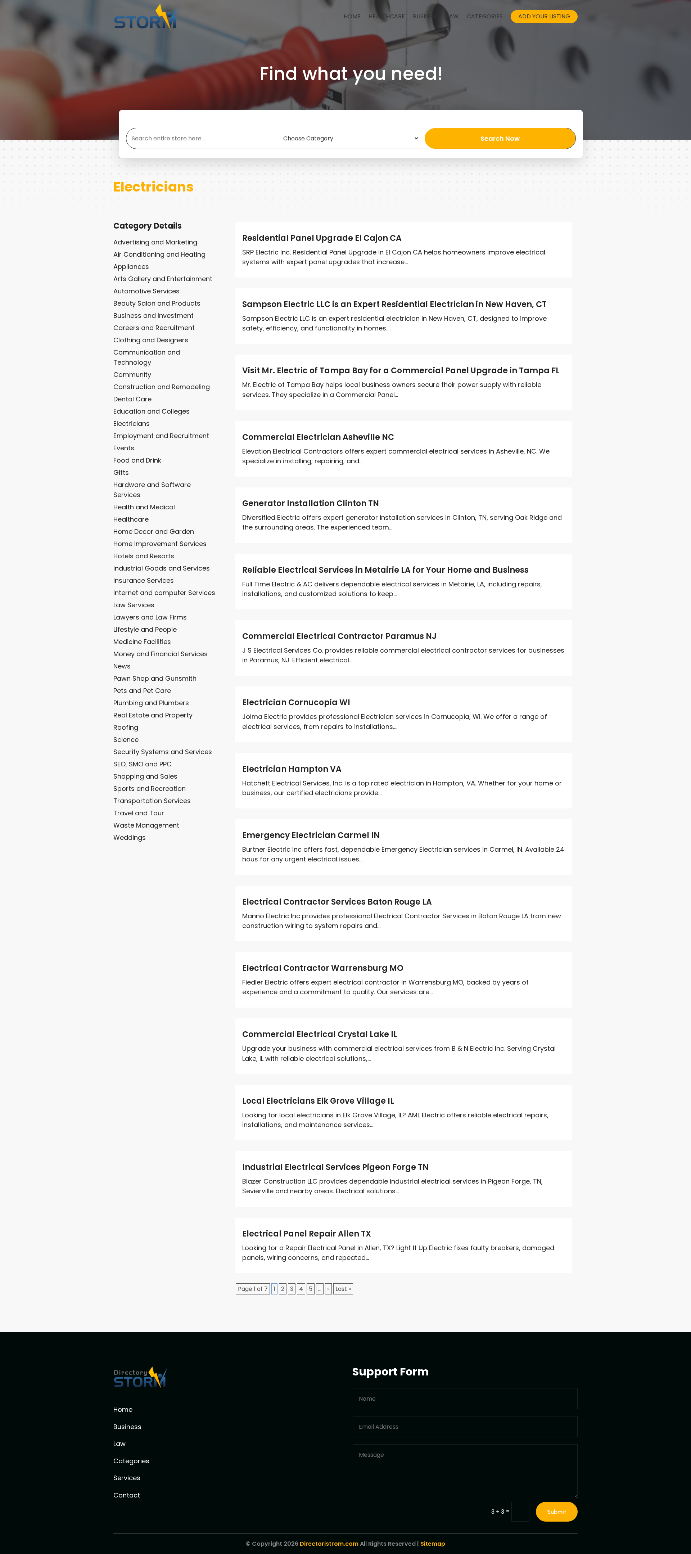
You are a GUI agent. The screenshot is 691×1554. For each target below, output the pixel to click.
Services (126, 1477)
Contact (126, 1495)
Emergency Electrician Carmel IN (311, 835)
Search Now (500, 138)
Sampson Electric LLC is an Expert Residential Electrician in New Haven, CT (394, 304)
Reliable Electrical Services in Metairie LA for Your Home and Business (385, 570)
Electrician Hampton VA (292, 769)
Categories (485, 16)
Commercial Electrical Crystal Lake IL (319, 1034)
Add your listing (544, 16)
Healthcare (387, 16)
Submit (556, 1511)
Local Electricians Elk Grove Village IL (318, 1101)
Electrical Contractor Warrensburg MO (322, 968)
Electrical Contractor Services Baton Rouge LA (337, 901)
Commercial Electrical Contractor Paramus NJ (339, 636)
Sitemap (432, 1544)
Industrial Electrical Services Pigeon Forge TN (335, 1167)
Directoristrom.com (329, 1544)
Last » (343, 1289)
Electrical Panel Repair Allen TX (306, 1233)
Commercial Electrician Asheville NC (318, 437)
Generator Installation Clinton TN (310, 503)
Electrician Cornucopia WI (296, 702)
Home (352, 16)
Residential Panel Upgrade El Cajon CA (322, 238)
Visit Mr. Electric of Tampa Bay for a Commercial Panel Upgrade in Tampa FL (401, 370)
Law (453, 16)
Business (426, 16)
